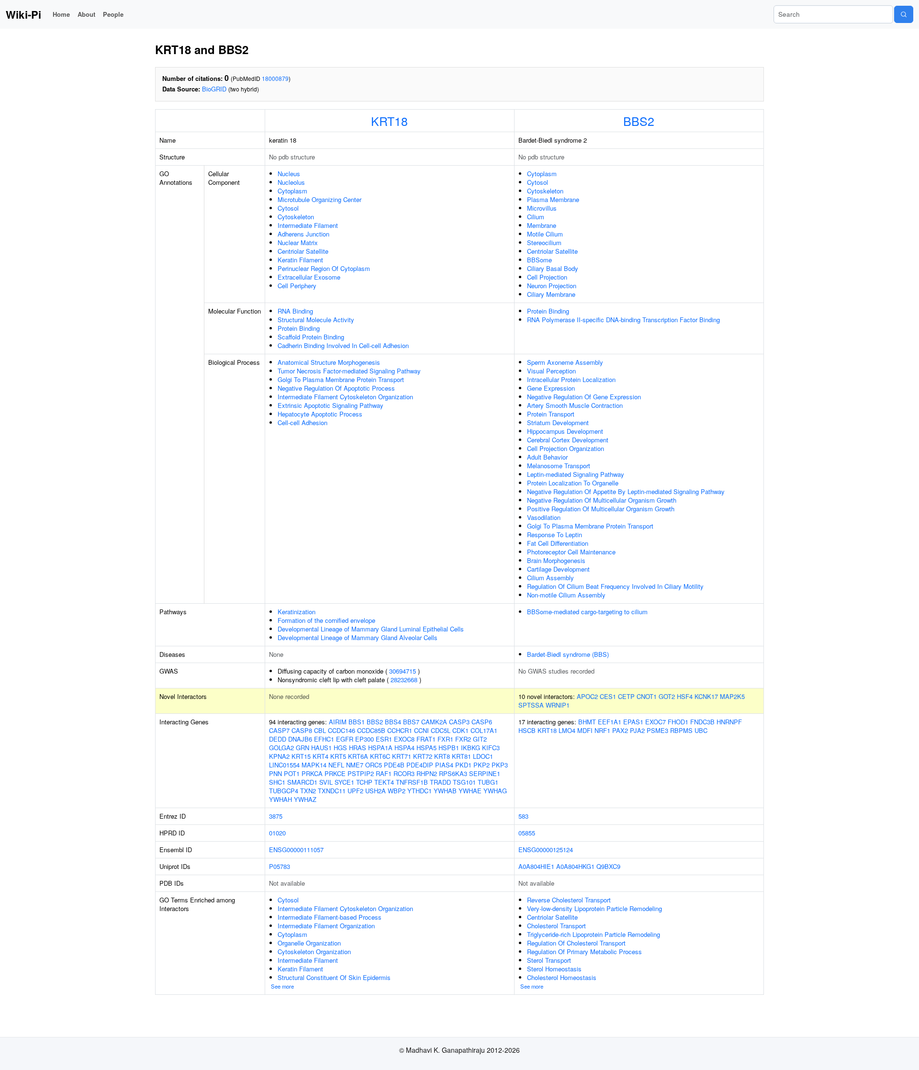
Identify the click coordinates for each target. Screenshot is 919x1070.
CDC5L (440, 730)
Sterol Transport (549, 960)
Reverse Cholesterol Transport (569, 899)
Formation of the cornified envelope (326, 620)
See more (282, 986)
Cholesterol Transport (556, 925)
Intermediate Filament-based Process (329, 917)
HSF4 (685, 696)
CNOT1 (647, 696)
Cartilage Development (558, 569)
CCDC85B (371, 730)
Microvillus (542, 208)
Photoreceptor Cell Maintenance (571, 551)
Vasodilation (543, 517)
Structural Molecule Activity (316, 319)
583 (523, 816)
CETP (626, 696)
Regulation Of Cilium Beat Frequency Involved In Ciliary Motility (615, 586)
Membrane (541, 225)
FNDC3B (702, 721)
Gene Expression (551, 388)
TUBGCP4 (283, 790)
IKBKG (470, 747)
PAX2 (620, 730)
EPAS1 (633, 721)
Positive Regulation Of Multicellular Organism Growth (600, 508)
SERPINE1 (484, 773)
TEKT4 (384, 782)
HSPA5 (426, 747)
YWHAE (470, 790)
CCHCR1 (399, 730)
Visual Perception (551, 370)
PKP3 (500, 764)
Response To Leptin (554, 534)
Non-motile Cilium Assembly (566, 594)
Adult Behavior (547, 457)
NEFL (336, 764)
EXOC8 (404, 738)
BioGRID (214, 88)
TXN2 (308, 790)
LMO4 (567, 730)
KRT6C (380, 756)
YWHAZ (305, 799)
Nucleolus (291, 182)
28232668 (404, 679)
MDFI (585, 730)
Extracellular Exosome (309, 277)
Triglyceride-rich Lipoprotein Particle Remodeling (593, 934)
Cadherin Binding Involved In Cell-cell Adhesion (343, 345)
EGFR (344, 738)
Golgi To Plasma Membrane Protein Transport (341, 379)
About (86, 14)
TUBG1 (488, 782)
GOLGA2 (281, 747)
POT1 (292, 773)
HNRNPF (729, 721)
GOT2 (667, 696)
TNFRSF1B (412, 782)
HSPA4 (404, 747)
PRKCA (312, 773)
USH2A (375, 790)
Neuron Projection (551, 285)
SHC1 (277, 782)
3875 (275, 816)
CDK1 (460, 730)
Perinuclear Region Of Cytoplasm (324, 268)
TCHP (364, 782)
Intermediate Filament (308, 225)
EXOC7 (655, 721)
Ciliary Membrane (551, 294)
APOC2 (587, 696)
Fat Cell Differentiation (557, 543)
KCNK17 (706, 696)
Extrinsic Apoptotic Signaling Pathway (330, 405)
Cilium (535, 216)
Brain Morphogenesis (556, 560)
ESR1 (384, 738)
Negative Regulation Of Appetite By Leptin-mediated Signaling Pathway (626, 491)
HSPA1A (380, 747)
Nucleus (289, 173)
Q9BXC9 (608, 866)
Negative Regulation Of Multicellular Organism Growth (601, 500)
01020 (277, 832)
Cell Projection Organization (565, 448)
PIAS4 (444, 764)
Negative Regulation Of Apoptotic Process (336, 388)
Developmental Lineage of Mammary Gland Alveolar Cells (357, 637)
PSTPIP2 (360, 773)
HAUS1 (321, 747)
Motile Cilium (545, 233)
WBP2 (396, 790)
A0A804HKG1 (575, 866)
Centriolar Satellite (303, 251)
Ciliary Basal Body (552, 268)
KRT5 (338, 756)
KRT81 (461, 756)
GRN (302, 747)
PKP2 (481, 764)
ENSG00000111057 (296, 849)
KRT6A (358, 756)
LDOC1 (483, 756)
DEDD (277, 738)
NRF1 (602, 730)
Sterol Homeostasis (554, 968)
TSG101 (464, 782)
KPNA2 (279, 756)
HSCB (527, 730)
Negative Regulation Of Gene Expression (584, 396)
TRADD (440, 782)
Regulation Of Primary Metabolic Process (584, 951)
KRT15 (301, 756)
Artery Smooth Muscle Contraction (575, 405)
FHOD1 (678, 721)
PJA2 (637, 730)
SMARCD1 (302, 782)
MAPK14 (314, 764)
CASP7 (279, 730)
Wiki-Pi (23, 14)
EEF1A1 (609, 721)
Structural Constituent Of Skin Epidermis (334, 977)
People (113, 14)
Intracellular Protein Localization (571, 379)
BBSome (539, 259)
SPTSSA (531, 705)
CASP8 (301, 730)
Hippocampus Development (565, 431)
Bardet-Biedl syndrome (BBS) (568, 654)
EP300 (364, 738)
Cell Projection (547, 277)
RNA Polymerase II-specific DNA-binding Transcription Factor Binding (623, 319)
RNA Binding (295, 310)
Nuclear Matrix (298, 242)
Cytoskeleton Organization (314, 951)
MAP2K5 (732, 696)
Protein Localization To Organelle (572, 482)
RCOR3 (404, 773)
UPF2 (355, 790)
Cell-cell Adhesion (302, 422)
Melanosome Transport (558, 465)
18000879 (275, 78)
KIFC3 (491, 747)
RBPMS (681, 730)
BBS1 (356, 721)
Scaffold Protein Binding (311, 336)
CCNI (421, 730)
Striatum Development (558, 422)
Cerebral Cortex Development (567, 439)
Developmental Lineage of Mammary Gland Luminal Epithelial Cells (371, 628)
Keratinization (296, 611)
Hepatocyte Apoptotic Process (320, 413)
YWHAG (495, 790)
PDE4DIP (419, 764)
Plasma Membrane (553, 199)
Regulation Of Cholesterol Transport (576, 942)
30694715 (402, 671)
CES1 (608, 696)
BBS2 (638, 120)
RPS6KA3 (453, 773)
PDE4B (394, 764)
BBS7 (411, 721)
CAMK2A (434, 721)
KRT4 (320, 756)
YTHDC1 (419, 790)
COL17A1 (484, 730)
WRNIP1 (558, 705)
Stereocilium (544, 242)
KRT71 (401, 756)
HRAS (357, 747)
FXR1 (445, 738)
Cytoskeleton (296, 216)
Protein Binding (299, 328)
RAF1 (384, 773)
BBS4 (393, 721)
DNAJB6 (300, 738)
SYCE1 (344, 782)
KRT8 (442, 756)
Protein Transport (550, 413)
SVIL (326, 782)
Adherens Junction (303, 233)
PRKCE (335, 773)
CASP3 (459, 721)
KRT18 (389, 120)
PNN (275, 773)
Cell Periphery (297, 285)
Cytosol (288, 208)
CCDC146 (341, 730)
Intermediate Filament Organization (326, 925)
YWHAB (445, 790)
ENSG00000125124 (545, 849)
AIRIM (338, 721)
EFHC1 (324, 738)
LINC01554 (284, 764)
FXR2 (463, 738)
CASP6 (481, 721)
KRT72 (422, 756)
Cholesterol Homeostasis (561, 977)
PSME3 (657, 730)
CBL (320, 730)
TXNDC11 (332, 790)
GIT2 (480, 738)
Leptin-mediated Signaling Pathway (575, 474)
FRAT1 (426, 738)
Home (61, 14)
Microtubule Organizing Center (319, 199)
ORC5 (373, 764)
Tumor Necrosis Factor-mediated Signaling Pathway (349, 370)
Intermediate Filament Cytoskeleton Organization (345, 396)
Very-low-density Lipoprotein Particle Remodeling (594, 908)
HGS (340, 747)
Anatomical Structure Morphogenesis (329, 362)
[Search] (903, 14)
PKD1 (463, 764)
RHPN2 (426, 773)
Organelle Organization (309, 942)
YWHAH (280, 799)
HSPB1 (448, 747)
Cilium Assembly (550, 577)
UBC (701, 730)
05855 (526, 832)
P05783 (279, 866)
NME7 (354, 764)
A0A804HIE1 (536, 866)
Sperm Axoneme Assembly (565, 362)
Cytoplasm (292, 190)
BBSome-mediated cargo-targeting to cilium (587, 611)
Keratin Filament (300, 259)
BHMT (587, 721)
